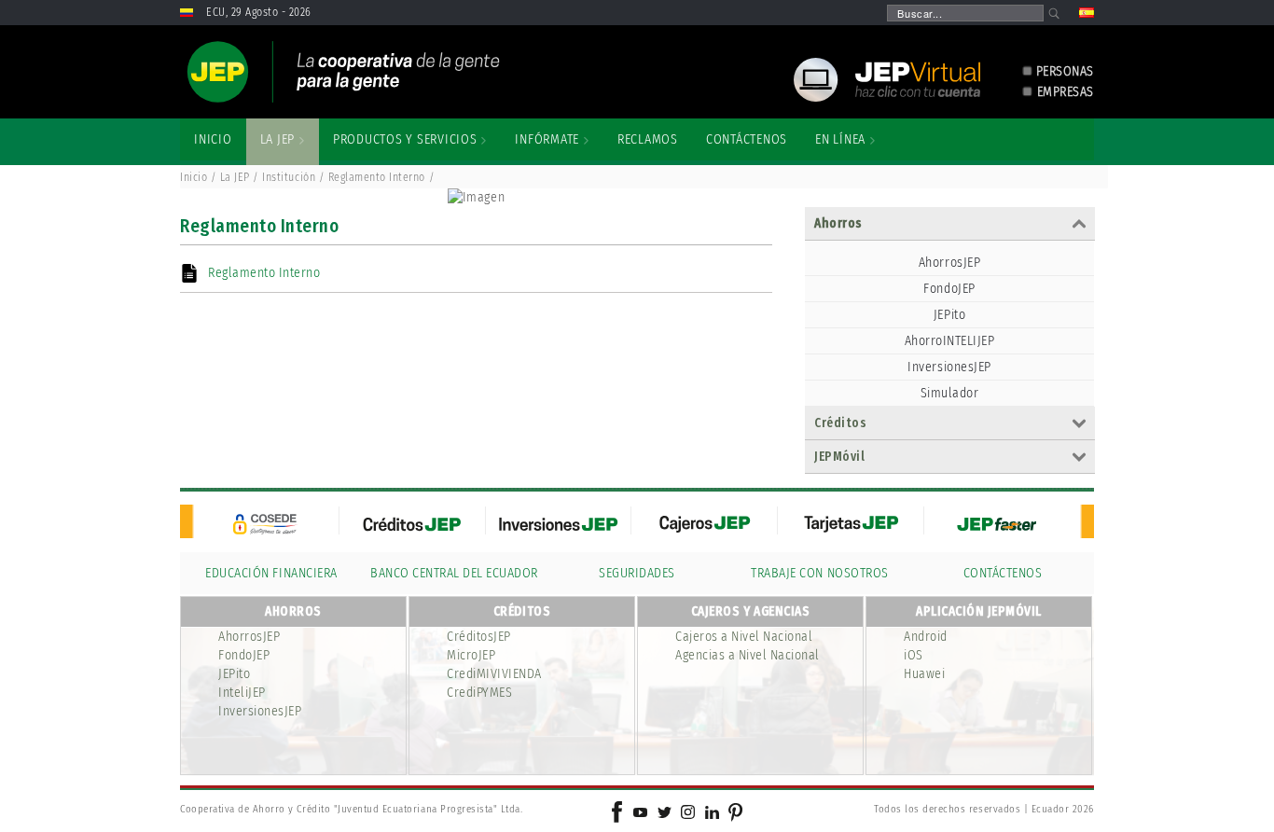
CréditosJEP (479, 637)
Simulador (950, 393)
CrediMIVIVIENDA (494, 674)
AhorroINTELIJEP (950, 341)
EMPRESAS (1065, 92)
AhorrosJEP (949, 262)
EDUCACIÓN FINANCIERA (271, 573)
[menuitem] (213, 140)
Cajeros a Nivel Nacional (743, 637)
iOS (913, 655)
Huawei (924, 674)
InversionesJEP (948, 367)
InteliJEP (242, 692)
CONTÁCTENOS (1003, 573)
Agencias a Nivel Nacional (747, 655)
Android (926, 637)
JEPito (949, 315)
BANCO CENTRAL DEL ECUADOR (454, 573)
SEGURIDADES (637, 573)
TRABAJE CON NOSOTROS (819, 573)
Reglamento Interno (264, 273)
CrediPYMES (479, 692)
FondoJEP (949, 289)
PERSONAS (1065, 71)
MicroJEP (471, 655)
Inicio (193, 177)
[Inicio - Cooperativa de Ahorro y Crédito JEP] (343, 72)
